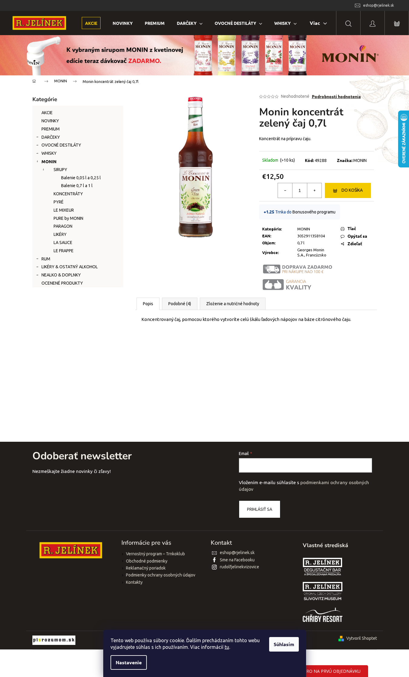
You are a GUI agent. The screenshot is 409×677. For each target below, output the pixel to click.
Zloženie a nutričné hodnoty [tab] (232, 303)
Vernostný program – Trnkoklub (155, 553)
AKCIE (47, 112)
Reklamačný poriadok (146, 568)
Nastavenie (129, 662)
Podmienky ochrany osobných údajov (160, 575)
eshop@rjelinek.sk (237, 552)
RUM (45, 258)
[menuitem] (91, 23)
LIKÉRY (60, 234)
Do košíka (352, 190)
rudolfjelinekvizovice (239, 566)
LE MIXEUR (64, 210)
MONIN (49, 161)
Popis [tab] (148, 303)
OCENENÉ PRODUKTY (62, 283)
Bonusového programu (313, 212)
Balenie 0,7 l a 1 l (77, 185)
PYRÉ (59, 202)
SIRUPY (60, 169)
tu (227, 647)
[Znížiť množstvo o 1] (285, 190)
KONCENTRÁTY (68, 193)
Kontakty (134, 582)
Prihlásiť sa (259, 509)
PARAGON (63, 226)
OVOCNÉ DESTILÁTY (61, 145)
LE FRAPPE (64, 250)
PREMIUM (50, 129)
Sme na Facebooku (237, 559)
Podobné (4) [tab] (179, 303)
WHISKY (49, 153)
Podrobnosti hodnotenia (336, 96)
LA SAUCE (63, 242)
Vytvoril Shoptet (361, 638)
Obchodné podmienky (146, 561)
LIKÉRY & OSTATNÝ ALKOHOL (69, 266)
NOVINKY (50, 120)
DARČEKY (50, 137)
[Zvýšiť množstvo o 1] (314, 190)
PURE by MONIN (68, 218)
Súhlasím (284, 644)
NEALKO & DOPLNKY (61, 274)
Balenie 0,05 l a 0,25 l (81, 177)
